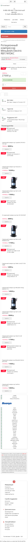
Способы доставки (10, 490)
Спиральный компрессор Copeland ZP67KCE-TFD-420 (14, 143)
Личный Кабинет (9, 524)
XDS (22, 536)
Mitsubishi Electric (14, 58)
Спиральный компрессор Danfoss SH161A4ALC (11, 385)
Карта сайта (8, 504)
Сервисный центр (9, 494)
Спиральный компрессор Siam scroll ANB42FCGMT (11, 191)
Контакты (7, 501)
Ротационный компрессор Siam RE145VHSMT (14, 215)
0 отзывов (22, 59)
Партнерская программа (11, 515)
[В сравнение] (24, 74)
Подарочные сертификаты (12, 513)
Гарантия (7, 492)
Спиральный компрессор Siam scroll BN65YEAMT (11, 312)
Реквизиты (7, 487)
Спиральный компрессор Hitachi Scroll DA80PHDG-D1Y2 (12, 336)
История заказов (9, 526)
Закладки (7, 527)
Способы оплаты (9, 489)
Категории (5, 36)
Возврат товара (9, 503)
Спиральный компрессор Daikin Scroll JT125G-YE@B (14, 264)
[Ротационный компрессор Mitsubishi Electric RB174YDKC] (14, 68)
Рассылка (7, 529)
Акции (6, 517)
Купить (14, 88)
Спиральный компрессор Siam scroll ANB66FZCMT (11, 240)
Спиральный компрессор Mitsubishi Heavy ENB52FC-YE (13, 288)
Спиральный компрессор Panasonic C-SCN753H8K (12, 167)
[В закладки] (22, 74)
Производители (9, 511)
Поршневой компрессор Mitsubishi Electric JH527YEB (13, 360)
